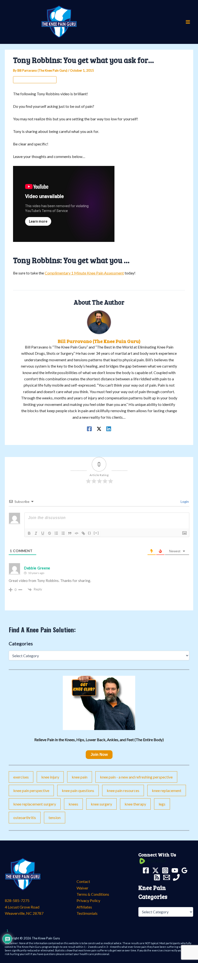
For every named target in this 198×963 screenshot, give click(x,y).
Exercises (21, 777)
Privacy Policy (88, 900)
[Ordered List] (56, 533)
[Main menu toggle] (188, 22)
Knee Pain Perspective (31, 790)
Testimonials (87, 913)
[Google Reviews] (184, 870)
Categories (21, 643)
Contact (83, 881)
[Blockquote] (69, 533)
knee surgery (101, 804)
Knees (73, 804)
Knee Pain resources (123, 790)
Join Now (99, 754)
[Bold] (29, 533)
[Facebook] (89, 428)
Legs (162, 804)
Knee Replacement (166, 790)
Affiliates (84, 907)
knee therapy (135, 804)
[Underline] (42, 533)
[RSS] (157, 877)
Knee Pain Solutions (34, 79)
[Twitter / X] (99, 428)
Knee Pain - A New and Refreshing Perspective (136, 777)
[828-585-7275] (176, 877)
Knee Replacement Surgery (34, 804)
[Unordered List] (63, 533)
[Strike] (49, 533)
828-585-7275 (17, 900)
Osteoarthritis (24, 817)
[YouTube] (174, 870)
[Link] (83, 533)
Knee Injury (50, 777)
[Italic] (36, 533)
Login (184, 501)
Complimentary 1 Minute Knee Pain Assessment (84, 273)
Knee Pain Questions (78, 790)
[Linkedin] (108, 428)
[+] (96, 533)
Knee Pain (79, 777)
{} (89, 533)
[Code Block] (76, 533)
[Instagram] (165, 870)
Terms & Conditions (93, 894)
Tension (55, 817)
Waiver (82, 888)
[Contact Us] (166, 877)
